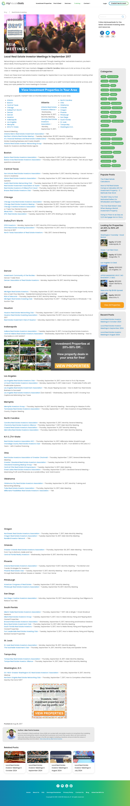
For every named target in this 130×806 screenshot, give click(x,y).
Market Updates (115, 112)
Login (105, 3)
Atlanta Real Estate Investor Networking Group (23, 143)
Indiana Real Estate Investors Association (20, 331)
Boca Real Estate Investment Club (17, 624)
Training (77, 3)
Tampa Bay (64, 124)
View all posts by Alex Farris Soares (51, 739)
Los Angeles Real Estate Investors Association (22, 393)
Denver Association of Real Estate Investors (21, 280)
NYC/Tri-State (12, 127)
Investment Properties (43, 3)
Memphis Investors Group (14, 406)
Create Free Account (118, 3)
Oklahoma (64, 105)
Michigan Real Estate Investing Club (18, 299)
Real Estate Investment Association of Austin (22, 185)
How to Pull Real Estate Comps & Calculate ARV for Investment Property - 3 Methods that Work (111, 189)
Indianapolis (12, 120)
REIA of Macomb (10, 296)
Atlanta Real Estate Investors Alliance (49, 108)
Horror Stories (105, 103)
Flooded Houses (115, 90)
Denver (10, 112)
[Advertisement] (49, 251)
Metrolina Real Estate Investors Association (21, 430)
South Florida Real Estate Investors (18, 626)
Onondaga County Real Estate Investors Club (22, 444)
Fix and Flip (105, 90)
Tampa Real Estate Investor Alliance (18, 661)
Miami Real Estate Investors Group (17, 617)
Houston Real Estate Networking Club (19, 312)
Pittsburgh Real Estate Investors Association (21, 587)
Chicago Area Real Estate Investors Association (23, 202)
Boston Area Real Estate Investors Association (22, 160)
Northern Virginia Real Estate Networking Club (22, 677)
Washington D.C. (66, 127)
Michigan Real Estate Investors (16, 291)
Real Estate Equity (117, 143)
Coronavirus (105, 85)
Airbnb (103, 76)
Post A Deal (57, 3)
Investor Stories (117, 108)
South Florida (65, 120)
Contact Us (79, 792)
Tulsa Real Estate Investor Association (19, 488)
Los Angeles (11, 122)
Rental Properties (106, 152)
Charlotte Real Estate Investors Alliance (20, 425)
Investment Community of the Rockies (19, 275)
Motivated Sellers (118, 121)
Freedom (113, 94)
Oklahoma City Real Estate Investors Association (23, 483)
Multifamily (105, 125)
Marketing (104, 117)
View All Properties (112, 305)
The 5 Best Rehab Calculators (108, 180)
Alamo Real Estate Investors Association (20, 178)
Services (68, 3)
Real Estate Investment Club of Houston (20, 320)
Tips (114, 161)
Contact (86, 3)
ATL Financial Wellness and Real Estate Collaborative (25, 139)
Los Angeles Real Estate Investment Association (23, 388)
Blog (5, 12)
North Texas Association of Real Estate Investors (23, 232)
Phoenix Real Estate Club (14, 571)
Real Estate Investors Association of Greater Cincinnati (26, 457)
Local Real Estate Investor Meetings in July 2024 (83, 768)
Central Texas (12, 105)
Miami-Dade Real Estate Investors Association (22, 612)
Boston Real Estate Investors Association (20, 157)
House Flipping (116, 103)
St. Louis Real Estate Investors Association (20, 645)
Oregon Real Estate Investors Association (20, 536)
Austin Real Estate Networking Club (18, 183)
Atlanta (10, 100)
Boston (10, 103)
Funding (104, 99)
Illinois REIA (8, 211)
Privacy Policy (68, 792)
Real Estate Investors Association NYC (19, 441)
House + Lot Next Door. (109, 250)
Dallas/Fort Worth (14, 110)
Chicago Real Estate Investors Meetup (19, 204)
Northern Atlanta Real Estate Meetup (19, 136)
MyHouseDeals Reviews (108, 134)
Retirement (117, 152)
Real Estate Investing (19, 12)
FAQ (43, 792)
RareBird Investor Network (14, 538)
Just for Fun (105, 112)
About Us (36, 792)
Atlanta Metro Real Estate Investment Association (24, 134)
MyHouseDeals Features (109, 130)
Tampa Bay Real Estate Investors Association (22, 659)
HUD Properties (106, 108)
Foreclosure (105, 94)
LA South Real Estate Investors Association (21, 383)
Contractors (113, 81)
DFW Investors (10, 225)
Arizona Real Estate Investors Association (20, 566)
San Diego (64, 117)
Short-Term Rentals (107, 157)
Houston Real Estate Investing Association (20, 315)
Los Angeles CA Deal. (109, 263)
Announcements (112, 76)
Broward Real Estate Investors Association (21, 622)
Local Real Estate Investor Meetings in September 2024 (37, 768)
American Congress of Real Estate (17, 584)
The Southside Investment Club (16, 647)
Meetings (112, 117)
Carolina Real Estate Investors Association (21, 423)
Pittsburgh (64, 115)
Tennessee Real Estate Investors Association (22, 409)
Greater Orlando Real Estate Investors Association (24, 550)
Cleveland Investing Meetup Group (18, 465)
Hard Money (112, 99)
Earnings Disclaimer (54, 792)
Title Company (106, 165)
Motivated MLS (106, 121)
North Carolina (66, 100)
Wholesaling (116, 165)
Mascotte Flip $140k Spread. (112, 290)
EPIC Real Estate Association (15, 214)
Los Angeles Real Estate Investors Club (19, 380)
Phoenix (63, 112)
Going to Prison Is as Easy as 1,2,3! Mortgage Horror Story (112, 216)
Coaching (104, 81)
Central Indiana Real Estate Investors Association (23, 334)
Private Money (106, 143)
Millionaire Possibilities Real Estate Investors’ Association (26, 490)
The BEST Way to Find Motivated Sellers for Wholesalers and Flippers (111, 199)
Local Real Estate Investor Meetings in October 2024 (14, 768)
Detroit (10, 115)
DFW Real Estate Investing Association (19, 228)
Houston (10, 117)
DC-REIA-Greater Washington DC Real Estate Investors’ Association (31, 672)
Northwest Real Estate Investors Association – (22, 533)
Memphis (10, 124)
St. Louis (63, 122)
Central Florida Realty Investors (16, 554)
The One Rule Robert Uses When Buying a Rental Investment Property (111, 208)
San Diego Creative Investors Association (20, 598)
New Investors (106, 139)
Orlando (63, 107)
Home (28, 792)
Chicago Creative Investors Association (19, 206)
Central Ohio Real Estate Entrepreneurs (20, 467)
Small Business (106, 161)
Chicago (10, 107)
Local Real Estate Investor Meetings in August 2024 (60, 768)
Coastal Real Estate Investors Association (20, 427)
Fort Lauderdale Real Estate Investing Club (21, 631)
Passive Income (116, 139)
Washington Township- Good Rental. (112, 236)
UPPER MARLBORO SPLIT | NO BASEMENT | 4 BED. (112, 276)
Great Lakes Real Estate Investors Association (22, 469)
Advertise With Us (98, 792)
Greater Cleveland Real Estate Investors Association (25, 462)
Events (113, 85)
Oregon (63, 110)
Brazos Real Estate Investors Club (17, 190)
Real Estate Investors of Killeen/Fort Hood (20, 188)
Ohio (62, 103)
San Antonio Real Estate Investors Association (22, 173)
